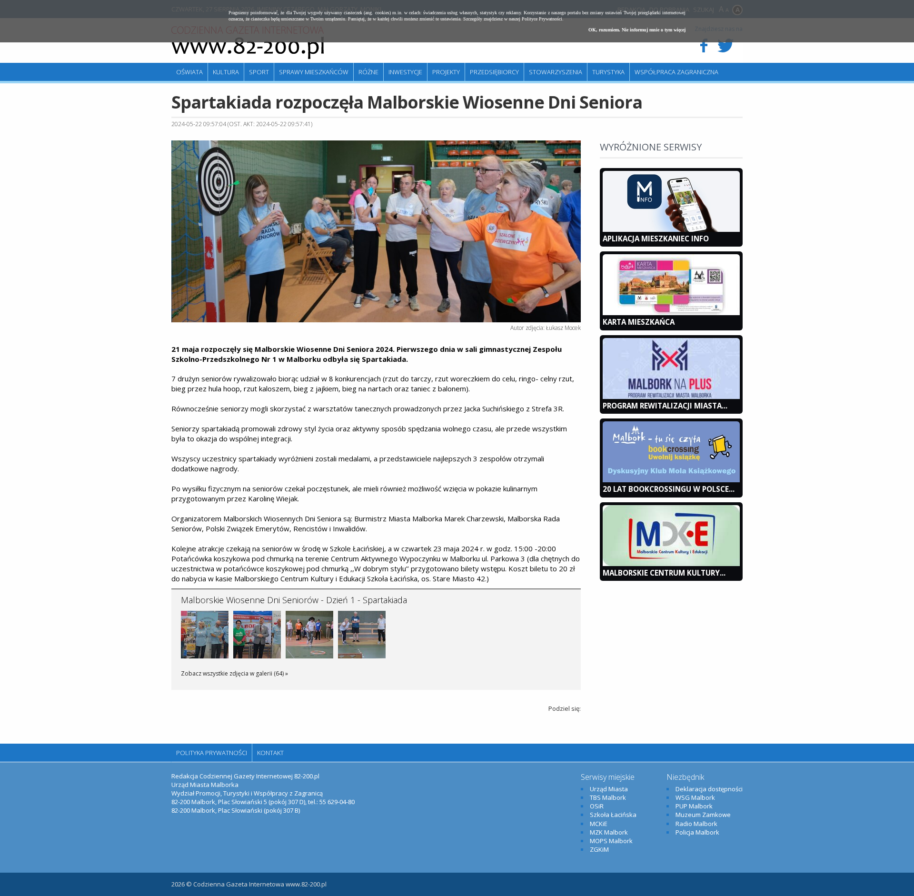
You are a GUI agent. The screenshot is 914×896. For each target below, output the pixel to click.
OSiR (597, 806)
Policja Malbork (697, 832)
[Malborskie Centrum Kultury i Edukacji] (671, 563)
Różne (368, 72)
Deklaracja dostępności (709, 789)
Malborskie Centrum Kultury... (664, 572)
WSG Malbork (695, 797)
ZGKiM (599, 849)
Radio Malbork (696, 823)
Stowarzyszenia (555, 72)
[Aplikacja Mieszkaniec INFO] (671, 229)
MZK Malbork (609, 832)
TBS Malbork (608, 797)
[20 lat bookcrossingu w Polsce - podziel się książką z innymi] (671, 480)
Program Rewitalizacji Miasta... (665, 405)
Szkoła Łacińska (613, 814)
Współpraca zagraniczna (676, 72)
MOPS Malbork (611, 840)
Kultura (226, 72)
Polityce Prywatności (542, 18)
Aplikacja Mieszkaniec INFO (656, 238)
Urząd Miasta (609, 789)
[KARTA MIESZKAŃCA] (671, 313)
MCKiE (598, 823)
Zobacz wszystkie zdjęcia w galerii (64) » (234, 673)
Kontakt (270, 752)
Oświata (189, 72)
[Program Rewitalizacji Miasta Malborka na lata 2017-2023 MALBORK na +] (671, 396)
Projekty (446, 72)
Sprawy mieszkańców (313, 72)
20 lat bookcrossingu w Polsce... (669, 489)
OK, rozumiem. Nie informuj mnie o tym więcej (637, 29)
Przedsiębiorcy (494, 72)
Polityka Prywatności (211, 752)
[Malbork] (247, 43)
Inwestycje (405, 72)
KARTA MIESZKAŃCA (639, 322)
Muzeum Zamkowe (703, 814)
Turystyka (608, 72)
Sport (259, 72)
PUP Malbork (694, 806)
